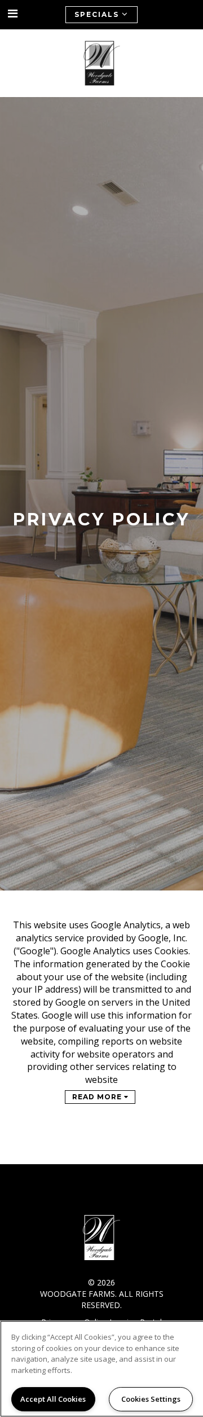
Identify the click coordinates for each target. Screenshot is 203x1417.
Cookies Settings (150, 1399)
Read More (98, 1097)
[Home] (101, 63)
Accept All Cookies (53, 1399)
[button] (13, 14)
